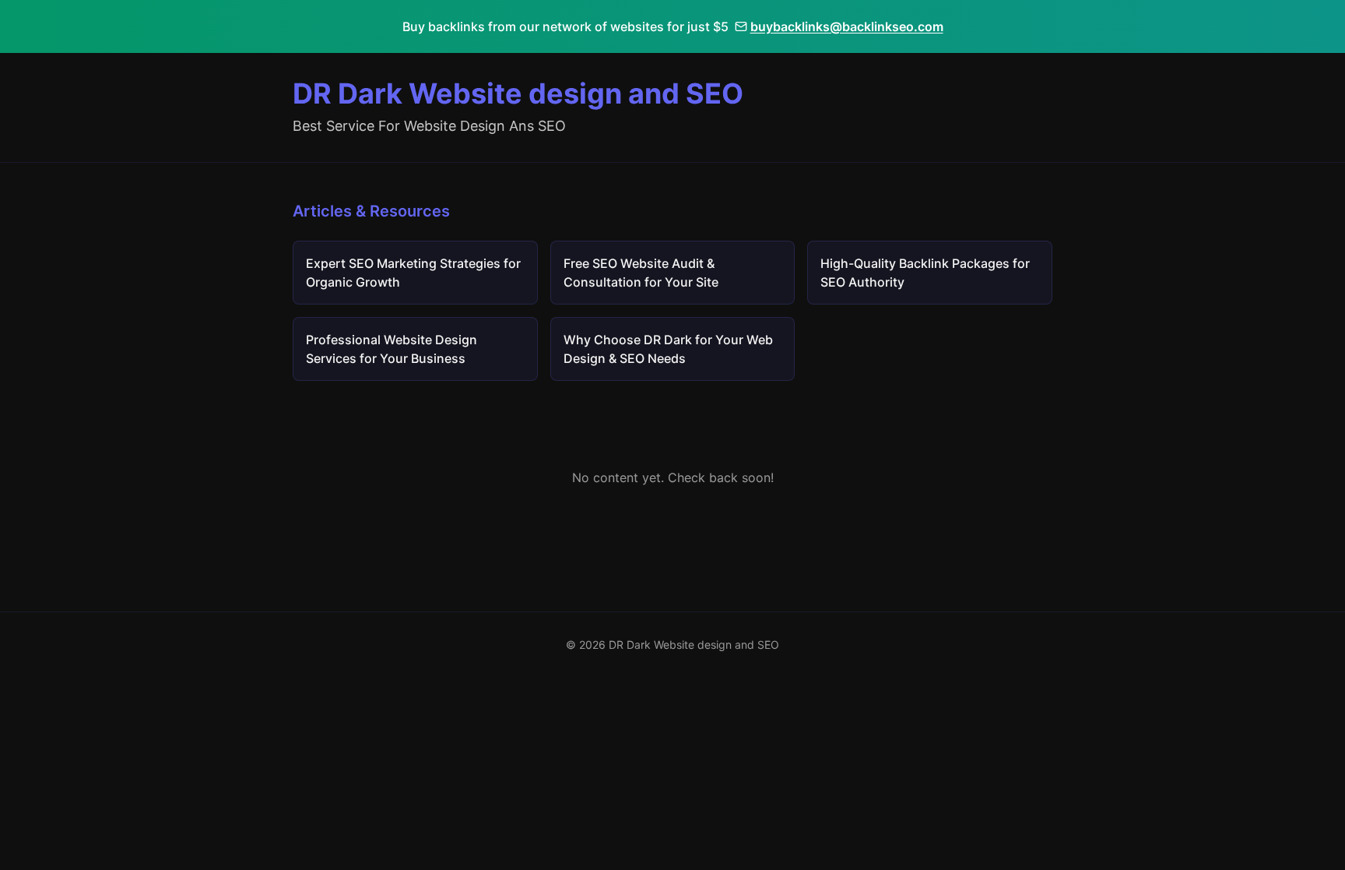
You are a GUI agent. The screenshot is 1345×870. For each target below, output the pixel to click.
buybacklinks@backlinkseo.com (846, 26)
